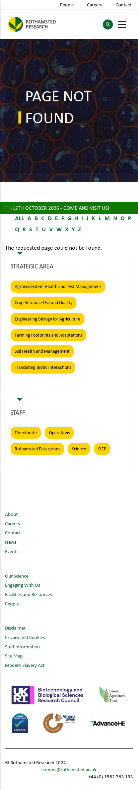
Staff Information (22, 646)
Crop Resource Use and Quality (43, 302)
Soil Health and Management (42, 351)
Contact (123, 4)
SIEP (102, 448)
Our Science (16, 576)
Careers (94, 4)
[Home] (32, 24)
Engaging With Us (22, 585)
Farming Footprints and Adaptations (48, 335)
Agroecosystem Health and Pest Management (58, 286)
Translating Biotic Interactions (43, 367)
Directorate (26, 432)
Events (11, 551)
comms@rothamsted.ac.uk (69, 769)
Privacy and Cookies (25, 637)
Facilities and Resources (28, 594)
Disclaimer (15, 628)
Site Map (14, 655)
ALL (19, 217)
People (67, 4)
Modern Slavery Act (25, 665)
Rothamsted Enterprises (37, 448)
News (10, 542)
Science (79, 448)
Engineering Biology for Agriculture (47, 319)
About (11, 514)
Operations (59, 432)
